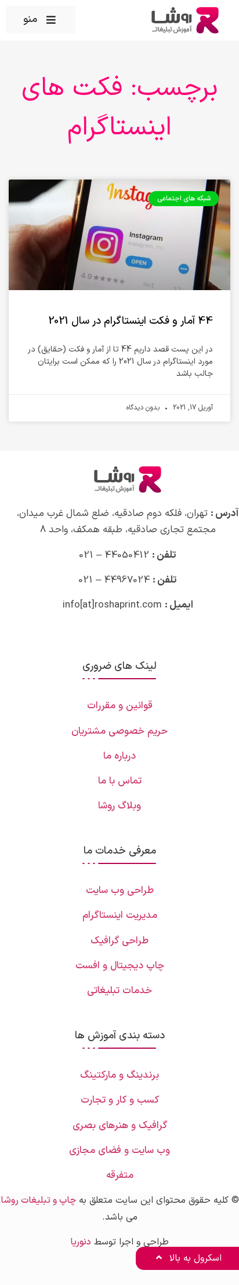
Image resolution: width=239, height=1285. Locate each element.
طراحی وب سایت (120, 890)
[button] (40, 20)
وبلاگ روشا (119, 806)
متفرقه (119, 1175)
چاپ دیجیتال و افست (119, 965)
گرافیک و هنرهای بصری (120, 1125)
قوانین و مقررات (120, 705)
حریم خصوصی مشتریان (119, 731)
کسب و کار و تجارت (120, 1100)
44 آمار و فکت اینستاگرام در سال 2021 (130, 321)
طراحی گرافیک (119, 941)
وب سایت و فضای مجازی (119, 1150)
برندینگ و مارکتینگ (119, 1075)
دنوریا (80, 1242)
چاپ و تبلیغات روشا (38, 1200)
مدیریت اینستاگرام (119, 915)
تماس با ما (120, 781)
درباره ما (119, 756)
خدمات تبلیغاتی (119, 990)
